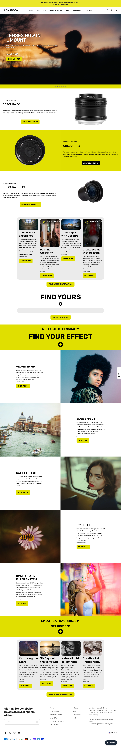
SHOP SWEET (23, 492)
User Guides (77, 715)
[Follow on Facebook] (5, 733)
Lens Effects (41, 10)
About (68, 10)
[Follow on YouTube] (19, 733)
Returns (75, 708)
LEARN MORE (26, 261)
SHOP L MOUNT (14, 59)
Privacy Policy (54, 711)
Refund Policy (54, 718)
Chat (74, 718)
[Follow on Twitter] (10, 733)
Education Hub (77, 10)
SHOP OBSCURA (60, 317)
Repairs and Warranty (57, 715)
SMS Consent (54, 725)
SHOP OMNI (22, 603)
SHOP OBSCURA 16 (90, 163)
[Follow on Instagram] (14, 733)
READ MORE (25, 686)
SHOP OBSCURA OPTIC (30, 205)
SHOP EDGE (82, 440)
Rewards (88, 10)
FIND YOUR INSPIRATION (60, 284)
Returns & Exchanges (57, 721)
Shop (31, 10)
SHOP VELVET (23, 386)
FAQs (74, 711)
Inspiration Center (55, 10)
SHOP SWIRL (83, 547)
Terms (52, 708)
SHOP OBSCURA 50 (30, 122)
